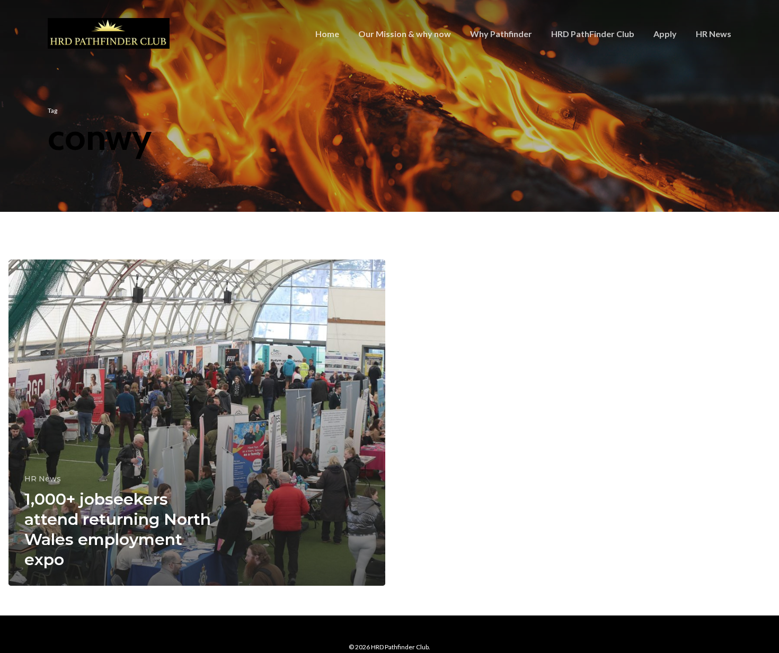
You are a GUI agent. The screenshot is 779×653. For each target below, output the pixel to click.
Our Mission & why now (404, 34)
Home (327, 34)
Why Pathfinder (501, 34)
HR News (713, 34)
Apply (665, 34)
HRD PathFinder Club (592, 34)
